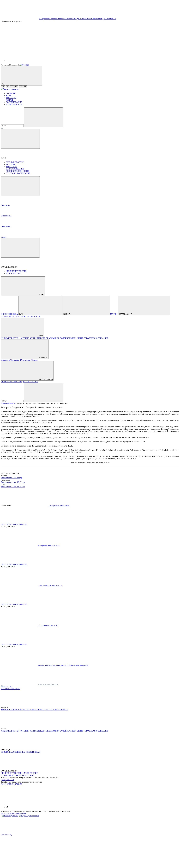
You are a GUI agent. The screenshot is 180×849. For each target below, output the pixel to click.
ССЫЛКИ (19, 316)
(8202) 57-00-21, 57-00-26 (11, 784)
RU (25, 87)
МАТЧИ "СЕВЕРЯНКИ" (11, 710)
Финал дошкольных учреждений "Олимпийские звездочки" (63, 665)
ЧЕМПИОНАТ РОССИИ (16, 271)
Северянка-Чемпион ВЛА (49, 545)
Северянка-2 (15, 360)
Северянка (5, 360)
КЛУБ (8, 95)
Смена (34, 360)
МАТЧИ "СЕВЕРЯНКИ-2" (33, 710)
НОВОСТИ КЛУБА (9, 314)
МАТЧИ (9, 100)
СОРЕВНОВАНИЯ (14, 102)
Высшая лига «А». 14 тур (11, 478)
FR (21, 87)
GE (12, 87)
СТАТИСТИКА (7, 316)
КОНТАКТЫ (11, 167)
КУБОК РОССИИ (13, 273)
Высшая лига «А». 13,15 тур (13, 482)
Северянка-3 (26, 360)
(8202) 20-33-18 (7, 780)
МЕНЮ (41, 295)
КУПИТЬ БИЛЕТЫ (14, 104)
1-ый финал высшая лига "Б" (50, 585)
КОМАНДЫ (11, 98)
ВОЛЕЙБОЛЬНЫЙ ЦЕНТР (17, 171)
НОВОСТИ (11, 93)
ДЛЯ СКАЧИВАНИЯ (15, 169)
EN (3, 87)
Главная (4, 403)
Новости (11, 403)
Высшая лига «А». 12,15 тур (13, 487)
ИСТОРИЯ (10, 164)
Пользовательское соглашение (13, 813)
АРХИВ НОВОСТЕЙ (15, 162)
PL (16, 87)
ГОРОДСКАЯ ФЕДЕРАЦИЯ (18, 173)
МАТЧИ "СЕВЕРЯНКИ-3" (56, 710)
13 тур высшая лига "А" (48, 625)
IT (7, 87)
